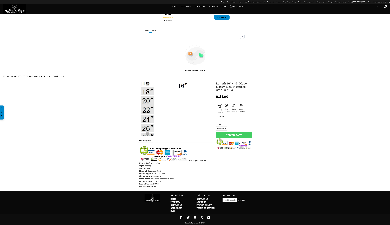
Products (175, 202)
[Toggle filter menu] (242, 36)
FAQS (224, 7)
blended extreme (192, 223)
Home (6, 76)
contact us (202, 199)
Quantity (220, 116)
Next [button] (147, 133)
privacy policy (204, 205)
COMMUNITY (214, 7)
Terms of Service (206, 208)
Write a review (222, 17)
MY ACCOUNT (238, 7)
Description (145, 140)
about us (201, 202)
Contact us (176, 205)
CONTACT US (200, 7)
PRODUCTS (185, 7)
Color (218, 125)
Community (176, 208)
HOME (174, 7)
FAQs (173, 211)
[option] (147, 82)
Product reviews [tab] (151, 30)
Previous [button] (147, 83)
